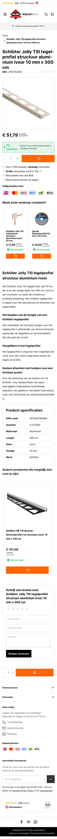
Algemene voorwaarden (19, 833)
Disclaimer (50, 833)
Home (5, 35)
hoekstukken (23, 386)
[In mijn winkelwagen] (38, 158)
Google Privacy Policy (23, 790)
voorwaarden (46, 790)
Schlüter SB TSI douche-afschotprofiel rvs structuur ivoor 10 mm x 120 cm (27, 534)
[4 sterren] (22, 609)
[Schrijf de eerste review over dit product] (48, 72)
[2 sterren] (13, 609)
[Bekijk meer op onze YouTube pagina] (28, 822)
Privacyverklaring (37, 833)
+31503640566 (15, 722)
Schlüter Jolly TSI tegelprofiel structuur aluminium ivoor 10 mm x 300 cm (26, 41)
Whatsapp (12, 734)
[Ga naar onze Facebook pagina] (21, 822)
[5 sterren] (27, 609)
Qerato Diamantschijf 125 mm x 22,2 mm (41, 233)
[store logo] (24, 14)
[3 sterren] (17, 609)
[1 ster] (8, 609)
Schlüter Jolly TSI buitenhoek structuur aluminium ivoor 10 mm (14, 236)
